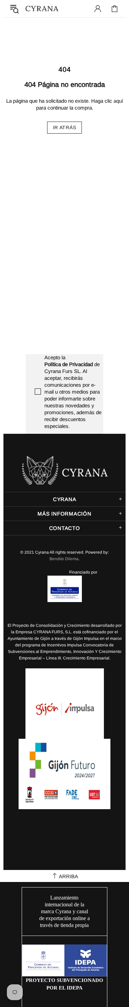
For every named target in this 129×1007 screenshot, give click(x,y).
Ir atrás (64, 127)
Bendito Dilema (64, 558)
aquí (118, 101)
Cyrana (41, 9)
